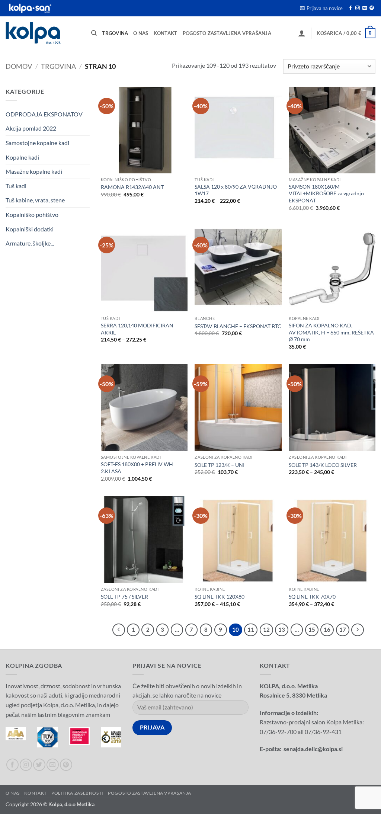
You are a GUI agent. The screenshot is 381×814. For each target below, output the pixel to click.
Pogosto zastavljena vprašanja (227, 33)
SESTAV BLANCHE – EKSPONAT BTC (238, 326)
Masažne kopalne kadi (34, 171)
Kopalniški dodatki (30, 229)
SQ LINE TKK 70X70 (312, 596)
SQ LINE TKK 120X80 (219, 596)
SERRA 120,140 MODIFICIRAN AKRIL (137, 329)
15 (311, 629)
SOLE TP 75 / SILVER (124, 596)
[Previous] (118, 630)
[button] (321, 8)
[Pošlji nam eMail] (364, 8)
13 (281, 629)
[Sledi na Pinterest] (371, 8)
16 (327, 629)
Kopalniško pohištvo (32, 214)
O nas (140, 33)
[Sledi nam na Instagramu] (357, 8)
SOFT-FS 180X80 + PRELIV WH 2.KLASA (137, 467)
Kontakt (165, 33)
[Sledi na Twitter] (39, 765)
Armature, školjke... (30, 243)
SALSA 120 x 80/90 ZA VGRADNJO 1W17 (236, 190)
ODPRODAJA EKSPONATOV (44, 114)
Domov (19, 66)
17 (342, 629)
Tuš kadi (16, 185)
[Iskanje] (94, 33)
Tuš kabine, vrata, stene (35, 200)
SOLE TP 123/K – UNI (219, 465)
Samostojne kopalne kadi (37, 142)
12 (266, 629)
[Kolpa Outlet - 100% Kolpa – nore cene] (43, 33)
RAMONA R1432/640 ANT (132, 187)
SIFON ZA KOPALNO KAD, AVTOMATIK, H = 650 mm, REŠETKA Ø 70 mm (331, 332)
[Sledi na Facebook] (350, 8)
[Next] (357, 630)
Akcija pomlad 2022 (31, 128)
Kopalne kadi (22, 157)
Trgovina (115, 33)
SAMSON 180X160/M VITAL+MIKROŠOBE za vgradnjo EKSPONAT (326, 193)
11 (250, 629)
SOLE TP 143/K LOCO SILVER (323, 465)
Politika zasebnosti (77, 793)
